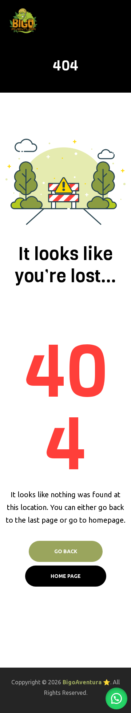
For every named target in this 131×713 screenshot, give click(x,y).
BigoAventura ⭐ (86, 682)
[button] (116, 698)
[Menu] (123, 20)
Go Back (65, 551)
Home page (66, 576)
